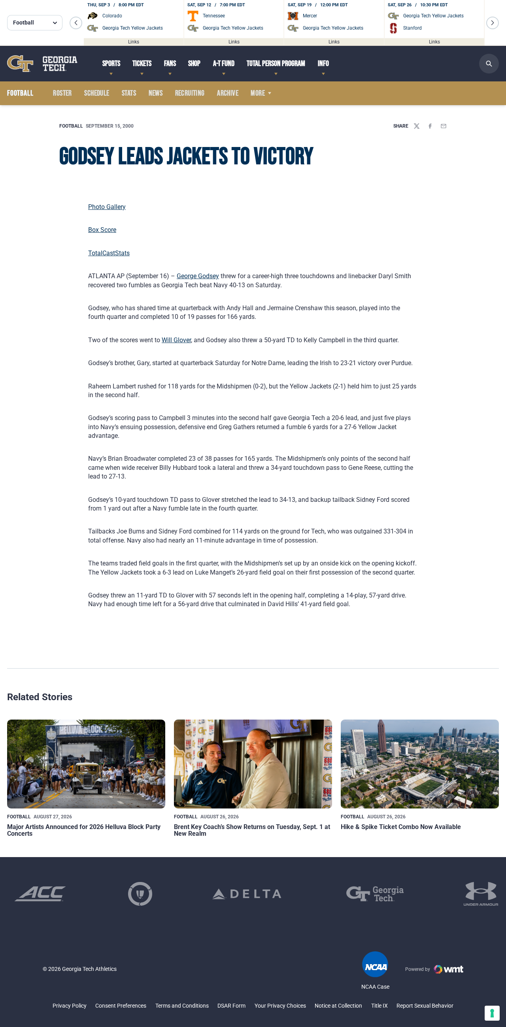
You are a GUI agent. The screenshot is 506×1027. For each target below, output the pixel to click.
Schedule (96, 93)
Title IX (379, 1006)
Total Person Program (276, 63)
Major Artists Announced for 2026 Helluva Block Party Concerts (83, 830)
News (156, 93)
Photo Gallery (107, 207)
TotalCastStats (109, 253)
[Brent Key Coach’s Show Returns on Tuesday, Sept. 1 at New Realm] (253, 764)
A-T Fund (223, 63)
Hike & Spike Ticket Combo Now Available (401, 827)
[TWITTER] (416, 126)
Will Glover (176, 340)
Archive (227, 93)
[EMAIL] (443, 126)
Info (323, 63)
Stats (129, 93)
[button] (76, 23)
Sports (111, 63)
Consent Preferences (120, 1006)
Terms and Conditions (182, 1006)
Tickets (141, 63)
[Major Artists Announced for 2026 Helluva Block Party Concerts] (86, 764)
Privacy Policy (70, 1006)
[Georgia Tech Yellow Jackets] (42, 63)
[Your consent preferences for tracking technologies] (492, 1013)
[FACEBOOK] (430, 126)
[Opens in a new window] (40, 894)
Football (71, 126)
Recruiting (190, 93)
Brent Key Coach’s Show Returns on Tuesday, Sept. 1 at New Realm (252, 830)
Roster (62, 93)
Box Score (102, 230)
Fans (170, 63)
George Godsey (198, 276)
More (258, 93)
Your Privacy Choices (280, 1006)
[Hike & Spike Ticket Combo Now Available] (420, 764)
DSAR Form (231, 1006)
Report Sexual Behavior (424, 1006)
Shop (194, 63)
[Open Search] (489, 63)
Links (133, 41)
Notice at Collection (338, 1006)
